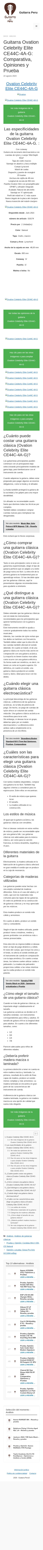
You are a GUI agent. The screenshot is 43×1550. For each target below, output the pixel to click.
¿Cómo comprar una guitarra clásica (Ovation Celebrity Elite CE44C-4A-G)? (21, 1183)
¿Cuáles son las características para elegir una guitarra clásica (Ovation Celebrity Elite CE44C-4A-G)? (20, 1202)
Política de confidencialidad (17, 1473)
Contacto (32, 1473)
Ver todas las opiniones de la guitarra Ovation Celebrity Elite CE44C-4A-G (22, 1153)
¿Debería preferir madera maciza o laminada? (23, 1221)
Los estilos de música (18, 1207)
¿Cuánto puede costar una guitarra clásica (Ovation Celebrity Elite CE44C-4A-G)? (21, 1176)
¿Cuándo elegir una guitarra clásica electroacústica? (19, 1194)
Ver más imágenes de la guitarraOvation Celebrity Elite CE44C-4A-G (21, 114)
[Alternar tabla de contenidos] (34, 1134)
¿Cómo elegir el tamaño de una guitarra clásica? (22, 1216)
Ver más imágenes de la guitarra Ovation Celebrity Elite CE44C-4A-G (24, 1141)
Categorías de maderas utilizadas (23, 1212)
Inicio (5, 36)
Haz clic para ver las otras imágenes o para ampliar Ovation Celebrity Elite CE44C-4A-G (24, 1160)
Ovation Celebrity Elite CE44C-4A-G (20, 1137)
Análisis (12, 36)
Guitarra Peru (28, 12)
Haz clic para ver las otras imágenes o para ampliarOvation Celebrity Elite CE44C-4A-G (21, 358)
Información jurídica (21, 1470)
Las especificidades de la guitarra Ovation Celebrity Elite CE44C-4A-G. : (20, 1146)
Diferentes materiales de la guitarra (23, 1210)
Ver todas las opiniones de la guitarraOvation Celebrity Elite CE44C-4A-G (21, 319)
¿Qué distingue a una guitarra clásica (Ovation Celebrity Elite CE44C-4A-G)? (21, 1189)
